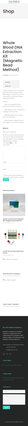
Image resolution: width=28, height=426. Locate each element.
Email (4, 169)
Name (5, 162)
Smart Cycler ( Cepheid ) (11, 304)
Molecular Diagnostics (13, 75)
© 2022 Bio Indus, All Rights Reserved (14, 422)
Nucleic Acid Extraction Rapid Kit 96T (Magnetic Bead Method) (13, 220)
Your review (6, 145)
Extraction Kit (6, 275)
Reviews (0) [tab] (8, 86)
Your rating (6, 143)
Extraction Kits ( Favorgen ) (11, 274)
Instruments (6, 306)
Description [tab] (7, 82)
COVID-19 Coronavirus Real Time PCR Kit (13, 252)
